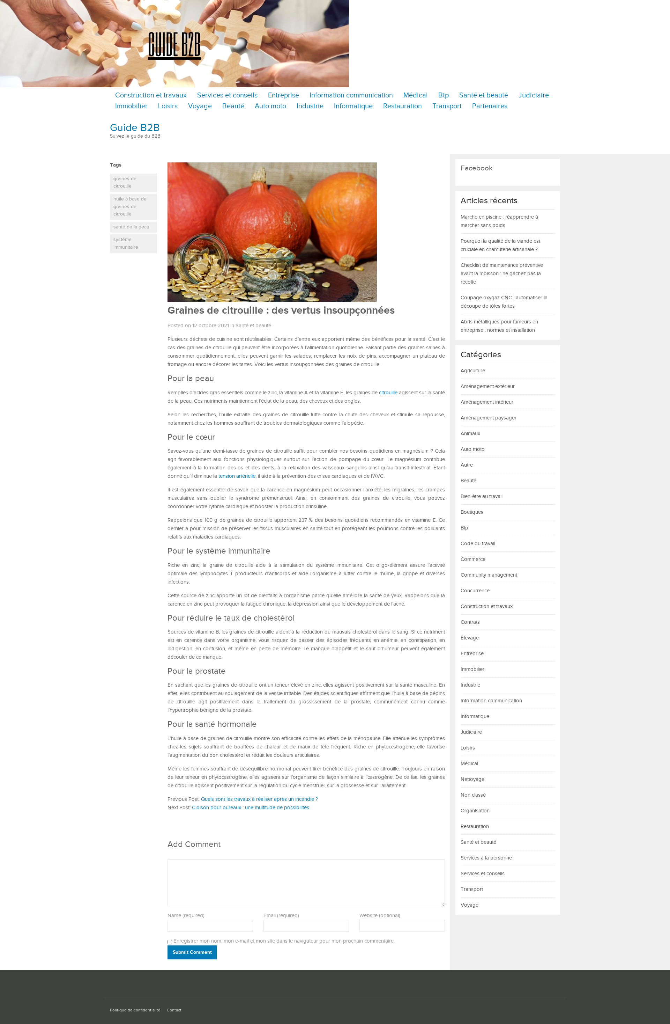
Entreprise (283, 96)
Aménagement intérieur (487, 402)
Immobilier (131, 106)
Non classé (473, 795)
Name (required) (186, 916)
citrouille (388, 393)
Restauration (402, 106)
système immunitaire (125, 243)
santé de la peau (131, 227)
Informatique (353, 106)
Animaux (470, 434)
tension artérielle (236, 476)
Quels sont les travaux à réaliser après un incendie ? (259, 799)
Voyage (200, 106)
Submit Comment (192, 952)
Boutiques (472, 512)
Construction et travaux (151, 96)
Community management (489, 575)
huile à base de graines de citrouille (130, 206)
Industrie (310, 106)
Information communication (351, 96)
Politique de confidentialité (135, 1010)
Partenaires (489, 106)
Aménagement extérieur (488, 386)
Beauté (233, 106)
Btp (443, 96)
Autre (467, 465)
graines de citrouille (124, 182)
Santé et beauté (483, 96)
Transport (447, 106)
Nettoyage (472, 779)
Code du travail (478, 544)
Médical (415, 96)
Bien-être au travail (481, 496)
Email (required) (281, 916)
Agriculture (473, 371)
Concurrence (475, 591)
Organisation (475, 811)
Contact (174, 1010)
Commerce (473, 559)
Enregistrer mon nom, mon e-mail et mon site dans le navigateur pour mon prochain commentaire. (284, 941)
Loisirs (168, 106)
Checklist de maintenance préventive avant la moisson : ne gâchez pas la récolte (502, 273)
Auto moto (270, 106)
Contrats (470, 622)
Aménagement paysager (488, 418)
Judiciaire (534, 96)
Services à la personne (486, 858)
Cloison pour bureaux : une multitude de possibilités (250, 808)
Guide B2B (135, 128)
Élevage (470, 638)
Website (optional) (379, 916)
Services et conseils (227, 96)
